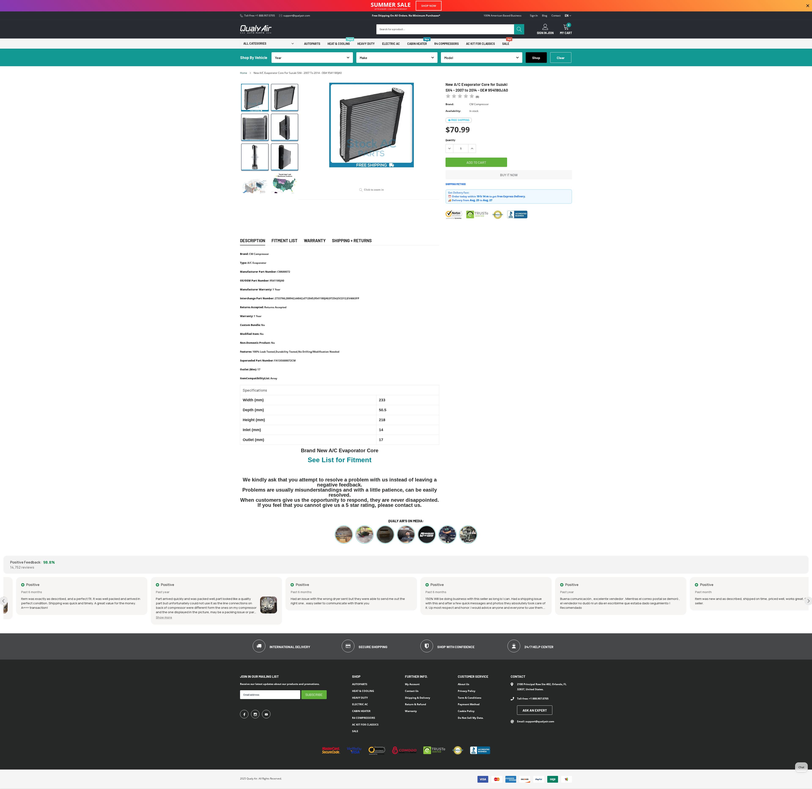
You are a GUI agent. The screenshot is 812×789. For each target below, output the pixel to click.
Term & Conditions (469, 698)
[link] (255, 97)
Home (243, 73)
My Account (412, 684)
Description (252, 240)
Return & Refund (415, 704)
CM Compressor (479, 104)
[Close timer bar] (807, 5)
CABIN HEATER (417, 43)
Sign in (534, 15)
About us (463, 684)
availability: (453, 111)
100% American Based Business (502, 15)
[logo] (256, 29)
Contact (556, 15)
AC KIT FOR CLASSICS (480, 43)
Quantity (450, 140)
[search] (519, 29)
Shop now (428, 6)
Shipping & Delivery (417, 698)
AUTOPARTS (312, 43)
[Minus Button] (449, 148)
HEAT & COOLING (339, 43)
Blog (544, 15)
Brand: (450, 104)
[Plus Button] (472, 148)
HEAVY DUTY (366, 43)
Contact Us (411, 691)
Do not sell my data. (470, 718)
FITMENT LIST (285, 240)
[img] (460, 97)
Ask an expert (535, 710)
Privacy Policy (466, 691)
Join (550, 33)
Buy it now (509, 175)
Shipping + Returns (352, 240)
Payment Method (469, 704)
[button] (151, 617)
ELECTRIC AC (391, 43)
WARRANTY (315, 240)
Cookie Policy (466, 711)
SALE (505, 43)
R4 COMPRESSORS (446, 43)
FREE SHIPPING (460, 120)
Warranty (411, 711)
